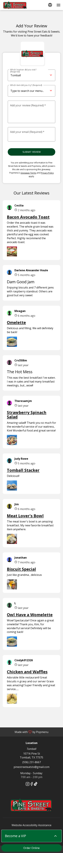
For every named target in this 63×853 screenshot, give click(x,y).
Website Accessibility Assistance (31, 825)
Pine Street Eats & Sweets (31, 805)
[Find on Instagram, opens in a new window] (28, 784)
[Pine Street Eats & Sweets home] (18, 5)
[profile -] (50, 5)
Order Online (31, 848)
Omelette (16, 322)
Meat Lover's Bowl (25, 515)
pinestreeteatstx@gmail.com (31, 767)
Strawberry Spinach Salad (26, 414)
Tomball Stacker (23, 470)
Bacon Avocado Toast (28, 217)
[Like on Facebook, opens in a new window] (32, 784)
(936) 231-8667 (31, 762)
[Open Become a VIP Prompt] (55, 836)
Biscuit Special (21, 569)
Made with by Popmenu (25, 732)
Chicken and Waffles (27, 671)
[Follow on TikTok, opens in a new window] (36, 784)
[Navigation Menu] (58, 5)
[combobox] (44, 91)
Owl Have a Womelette (30, 614)
